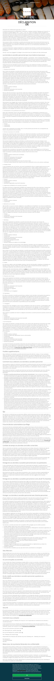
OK (27, 675)
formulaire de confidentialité (25, 615)
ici (24, 539)
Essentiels (27, 678)
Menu (17, 2)
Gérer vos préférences (21, 670)
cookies (25, 269)
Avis (21, 2)
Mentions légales (35, 2)
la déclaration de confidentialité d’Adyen (23, 347)
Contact (26, 2)
